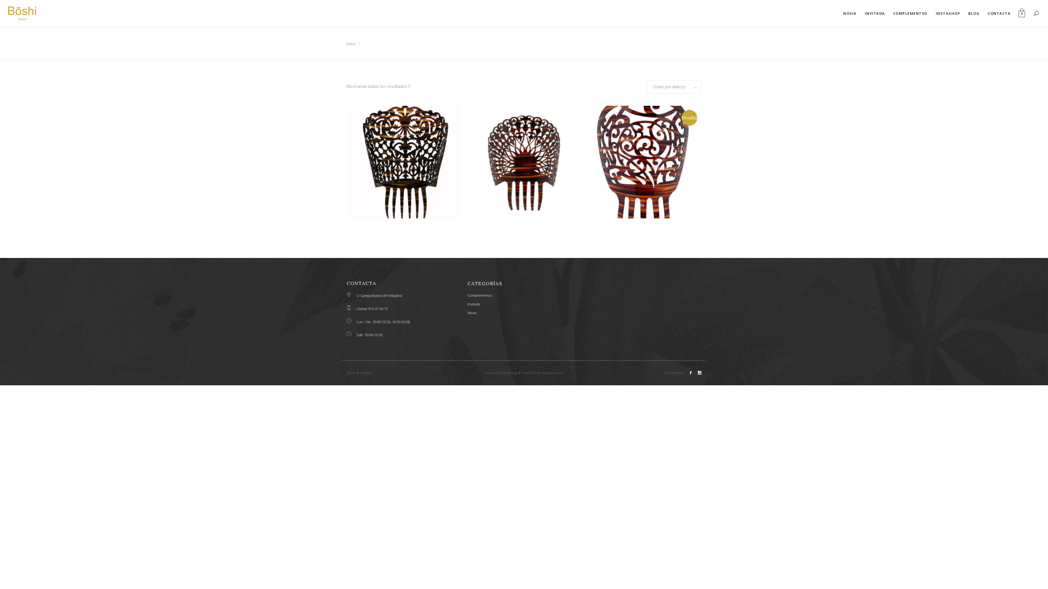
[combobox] (674, 87)
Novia (472, 312)
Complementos (480, 295)
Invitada (474, 304)
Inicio (351, 43)
